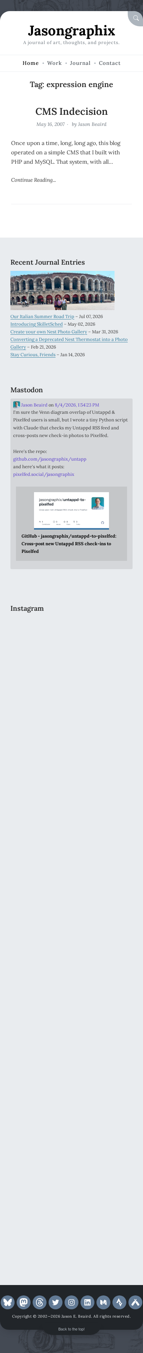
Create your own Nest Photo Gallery (48, 332)
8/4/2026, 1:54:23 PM (77, 405)
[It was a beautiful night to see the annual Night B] (71, 1010)
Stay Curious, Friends (33, 355)
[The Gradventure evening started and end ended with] (71, 1225)
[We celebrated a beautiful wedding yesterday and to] (71, 723)
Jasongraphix (71, 30)
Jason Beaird (92, 124)
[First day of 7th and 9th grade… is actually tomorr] (71, 651)
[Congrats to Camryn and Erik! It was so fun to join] (71, 795)
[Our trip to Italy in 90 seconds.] (71, 866)
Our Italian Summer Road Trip (42, 316)
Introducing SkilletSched (36, 324)
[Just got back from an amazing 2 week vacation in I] (71, 938)
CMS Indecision (71, 111)
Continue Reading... (33, 180)
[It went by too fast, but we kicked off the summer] (71, 1082)
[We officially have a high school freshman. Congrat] (71, 1154)
